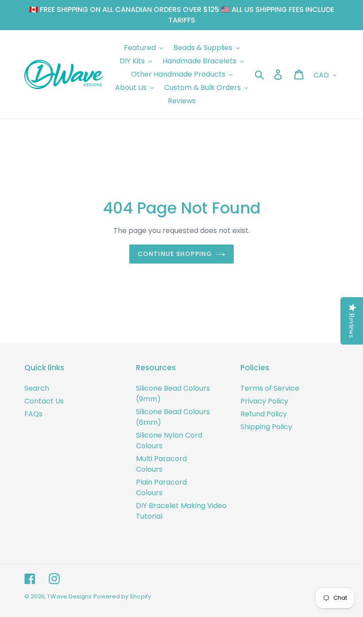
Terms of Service (269, 388)
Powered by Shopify (122, 596)
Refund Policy (263, 414)
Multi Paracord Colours (161, 464)
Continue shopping (175, 253)
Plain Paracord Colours (161, 487)
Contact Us (44, 401)
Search (36, 388)
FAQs (33, 414)
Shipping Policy (266, 427)
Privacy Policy (264, 401)
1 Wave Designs (69, 596)
